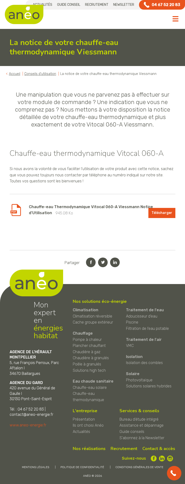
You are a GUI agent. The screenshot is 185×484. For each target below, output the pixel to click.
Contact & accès (158, 448)
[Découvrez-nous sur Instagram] (170, 458)
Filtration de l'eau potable (147, 328)
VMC (130, 345)
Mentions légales (35, 467)
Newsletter (123, 5)
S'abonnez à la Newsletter (141, 438)
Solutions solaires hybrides (149, 386)
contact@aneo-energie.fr (31, 414)
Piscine (132, 322)
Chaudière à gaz (86, 352)
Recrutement (96, 5)
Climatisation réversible (92, 316)
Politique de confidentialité (82, 467)
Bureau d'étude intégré (139, 419)
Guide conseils (131, 431)
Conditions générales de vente (139, 467)
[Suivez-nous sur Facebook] (154, 458)
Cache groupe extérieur (93, 322)
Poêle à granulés (87, 364)
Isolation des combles (144, 362)
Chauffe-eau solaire (90, 387)
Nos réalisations (89, 448)
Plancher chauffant (89, 345)
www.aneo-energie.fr (28, 425)
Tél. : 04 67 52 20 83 (27, 409)
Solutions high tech (89, 370)
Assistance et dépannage (141, 425)
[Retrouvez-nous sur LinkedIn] (162, 458)
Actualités (81, 431)
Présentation (84, 419)
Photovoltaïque (139, 380)
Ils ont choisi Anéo (88, 425)
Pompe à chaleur (87, 339)
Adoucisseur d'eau (141, 316)
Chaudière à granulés (91, 358)
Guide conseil (68, 5)
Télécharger (162, 213)
